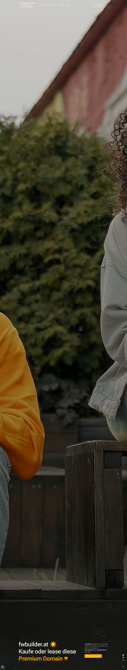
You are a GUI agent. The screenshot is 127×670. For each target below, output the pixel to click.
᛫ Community (61, 5)
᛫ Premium (46, 5)
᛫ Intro (40, 5)
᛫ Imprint (68, 5)
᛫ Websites (53, 5)
